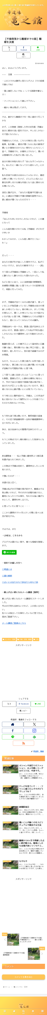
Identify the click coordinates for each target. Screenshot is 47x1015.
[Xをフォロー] (34, 724)
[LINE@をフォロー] (12, 736)
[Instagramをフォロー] (34, 730)
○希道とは (7, 569)
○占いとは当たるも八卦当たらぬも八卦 (20, 582)
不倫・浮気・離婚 (25, 639)
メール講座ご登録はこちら (14, 623)
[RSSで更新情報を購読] (23, 743)
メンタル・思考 (10, 639)
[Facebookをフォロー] (12, 730)
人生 (36, 639)
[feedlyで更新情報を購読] (34, 736)
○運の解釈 (7, 575)
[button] (23, 55)
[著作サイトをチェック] (12, 724)
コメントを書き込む (24, 977)
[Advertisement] (23, 670)
